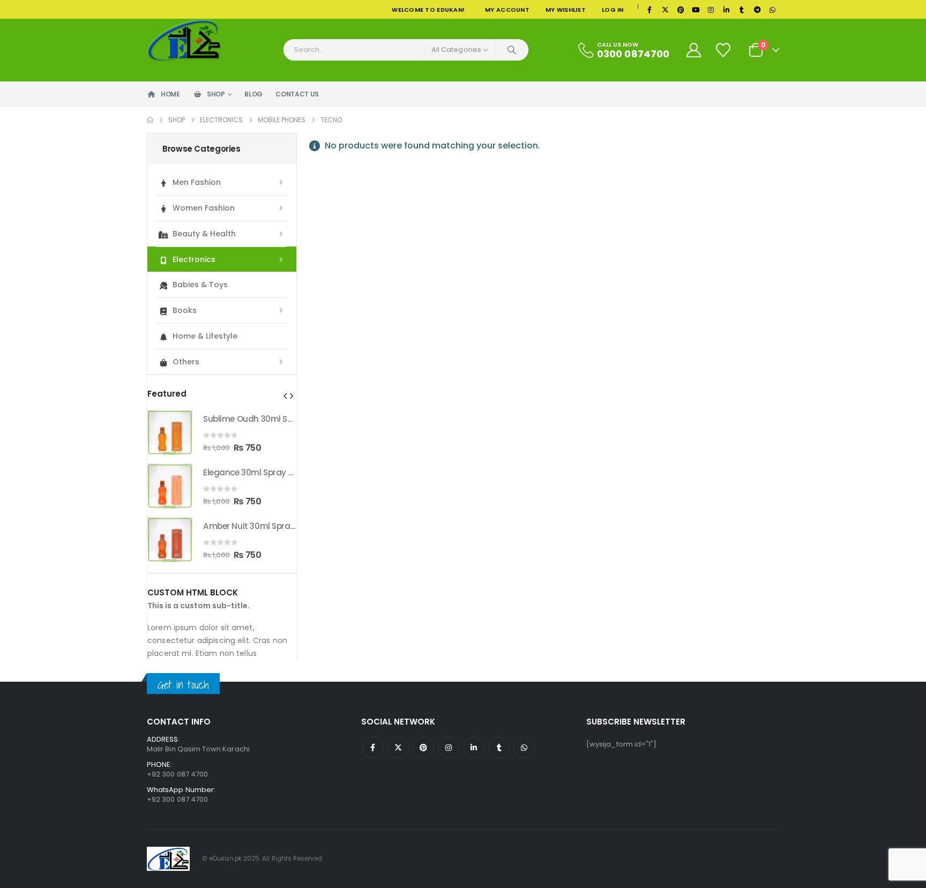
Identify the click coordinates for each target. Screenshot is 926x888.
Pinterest (423, 747)
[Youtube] (696, 10)
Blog (253, 94)
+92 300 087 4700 (177, 799)
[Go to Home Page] (150, 120)
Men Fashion (197, 182)
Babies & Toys (200, 284)
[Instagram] (711, 10)
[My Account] (693, 50)
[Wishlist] (724, 50)
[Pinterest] (681, 10)
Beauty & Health (204, 233)
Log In (613, 9)
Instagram (448, 747)
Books (185, 310)
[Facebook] (650, 10)
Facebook (373, 747)
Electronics (194, 259)
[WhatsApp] (772, 10)
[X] (665, 10)
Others (186, 361)
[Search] (511, 50)
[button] (285, 396)
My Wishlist (566, 9)
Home (170, 94)
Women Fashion (204, 208)
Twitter (398, 747)
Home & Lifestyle (205, 336)
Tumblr (499, 747)
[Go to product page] (169, 432)
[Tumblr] (742, 10)
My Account (507, 9)
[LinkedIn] (727, 10)
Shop (216, 94)
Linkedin (473, 747)
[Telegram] (757, 10)
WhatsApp (524, 747)
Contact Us (297, 94)
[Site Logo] (184, 40)
